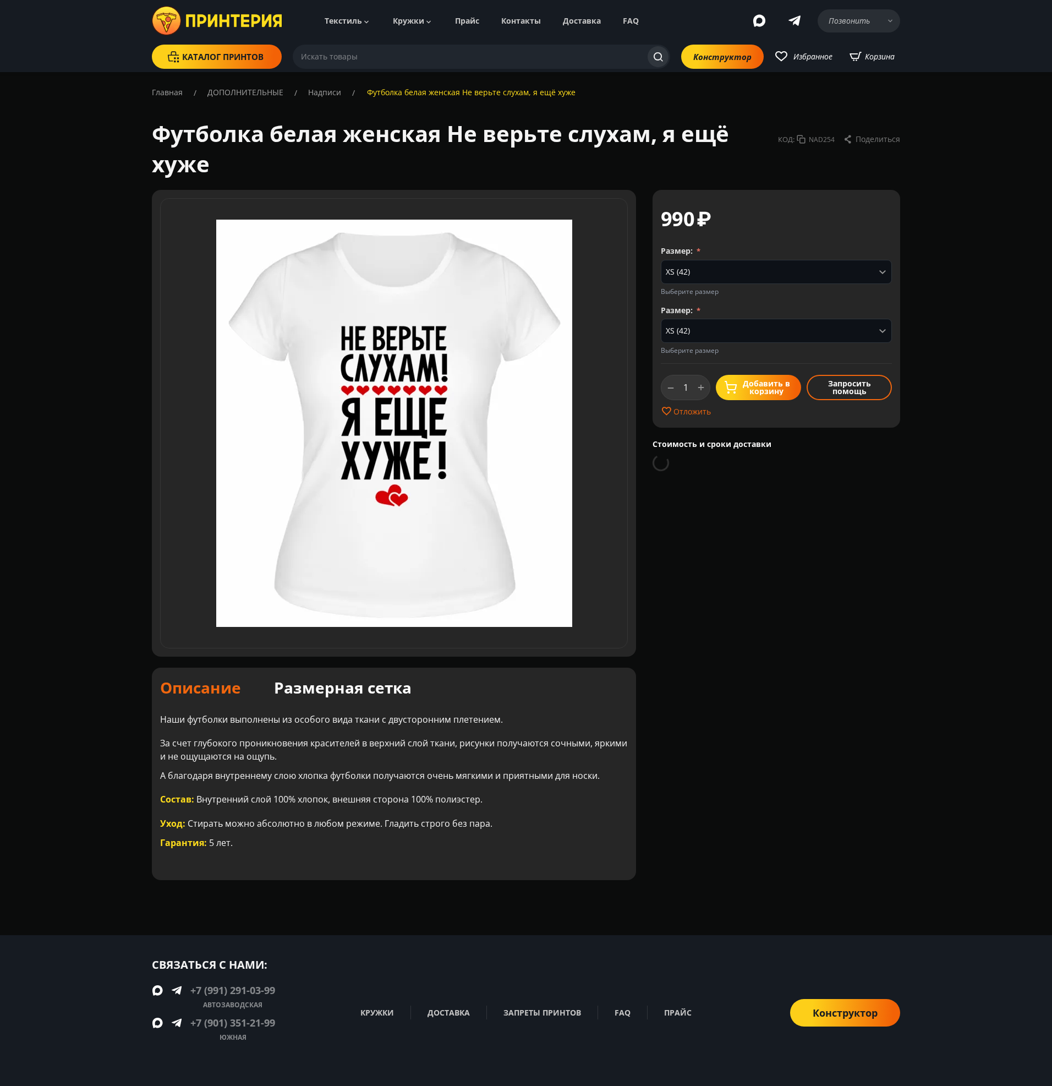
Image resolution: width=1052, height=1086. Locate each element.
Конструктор (722, 56)
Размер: (678, 250)
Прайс (467, 20)
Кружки (408, 20)
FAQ (631, 20)
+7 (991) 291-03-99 (232, 990)
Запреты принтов (542, 1012)
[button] (871, 139)
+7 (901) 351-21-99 (232, 1022)
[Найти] (658, 56)
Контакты (521, 20)
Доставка (582, 20)
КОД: (786, 139)
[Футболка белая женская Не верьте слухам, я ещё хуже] (394, 423)
